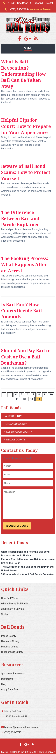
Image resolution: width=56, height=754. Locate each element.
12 (24, 398)
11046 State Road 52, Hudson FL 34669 (30, 3)
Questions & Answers (13, 673)
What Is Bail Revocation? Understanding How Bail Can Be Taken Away (23, 74)
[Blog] (36, 39)
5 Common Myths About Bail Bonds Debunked (27, 574)
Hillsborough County (18, 431)
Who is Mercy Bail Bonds (14, 603)
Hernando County (15, 423)
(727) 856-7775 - (30, 9)
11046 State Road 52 (15, 716)
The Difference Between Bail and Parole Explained (20, 218)
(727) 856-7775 (12, 732)
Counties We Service (12, 608)
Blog (3, 684)
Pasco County (13, 416)
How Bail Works (9, 598)
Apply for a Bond (10, 689)
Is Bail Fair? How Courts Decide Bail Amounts (21, 311)
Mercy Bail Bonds (13, 711)
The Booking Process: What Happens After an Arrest (24, 264)
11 (17, 398)
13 (31, 398)
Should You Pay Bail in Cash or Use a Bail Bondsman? (26, 357)
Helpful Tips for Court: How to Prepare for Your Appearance (26, 126)
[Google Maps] (28, 39)
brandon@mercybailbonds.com (21, 727)
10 (51, 394)
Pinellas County (14, 439)
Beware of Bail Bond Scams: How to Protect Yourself (25, 172)
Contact (5, 614)
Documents (7, 678)
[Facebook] (21, 39)
